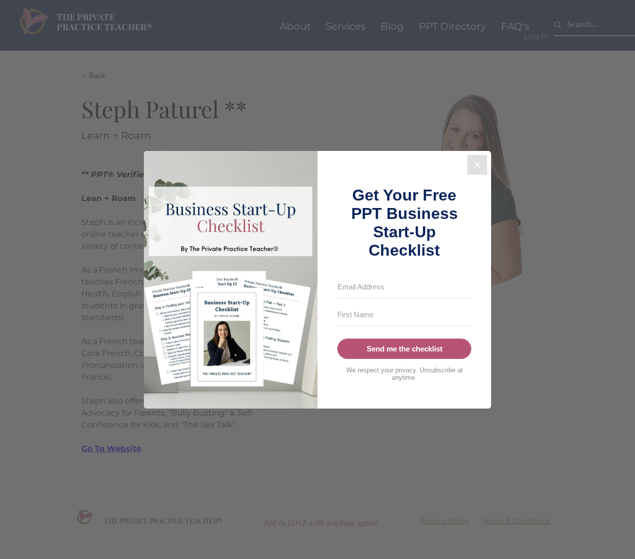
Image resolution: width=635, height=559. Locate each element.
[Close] (477, 165)
